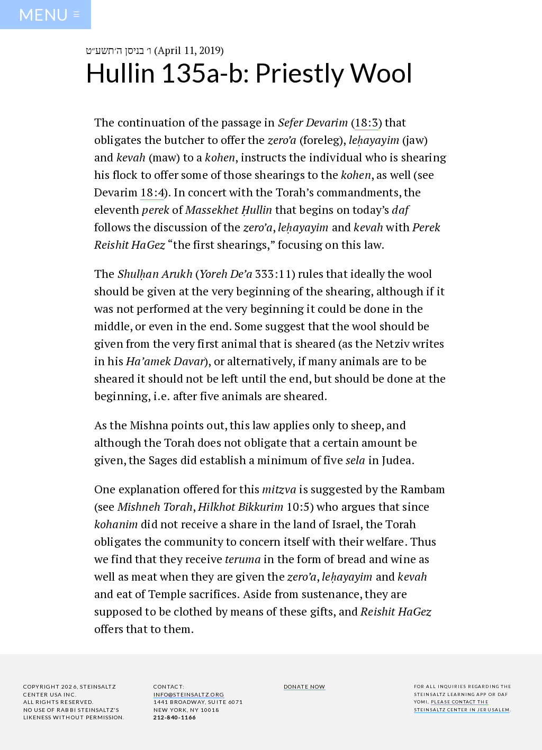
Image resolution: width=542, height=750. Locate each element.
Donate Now (305, 686)
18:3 (366, 122)
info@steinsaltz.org (188, 694)
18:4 (152, 192)
